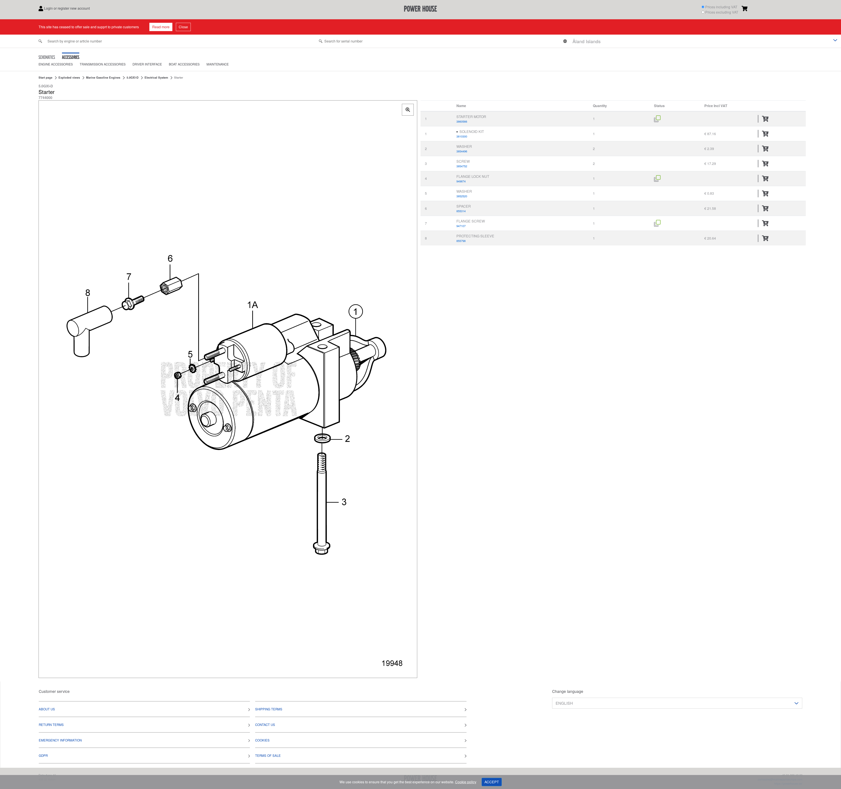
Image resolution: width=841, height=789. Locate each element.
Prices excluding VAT (721, 12)
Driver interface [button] (147, 64)
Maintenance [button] (218, 64)
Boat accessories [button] (184, 64)
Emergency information (60, 740)
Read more (161, 26)
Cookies (262, 740)
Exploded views (69, 77)
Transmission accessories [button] (102, 64)
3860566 (461, 121)
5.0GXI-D (132, 77)
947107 (461, 226)
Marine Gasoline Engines (103, 77)
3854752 (461, 166)
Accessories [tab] (70, 57)
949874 (461, 181)
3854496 (461, 151)
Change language (567, 691)
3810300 (461, 136)
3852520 (461, 196)
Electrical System (156, 77)
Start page (45, 77)
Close (183, 26)
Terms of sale (268, 755)
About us (47, 709)
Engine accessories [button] (56, 64)
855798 (461, 241)
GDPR (43, 755)
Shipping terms (268, 709)
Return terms (51, 724)
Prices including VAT (721, 6)
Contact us (265, 724)
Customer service (54, 691)
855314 (461, 211)
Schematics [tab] (47, 57)
